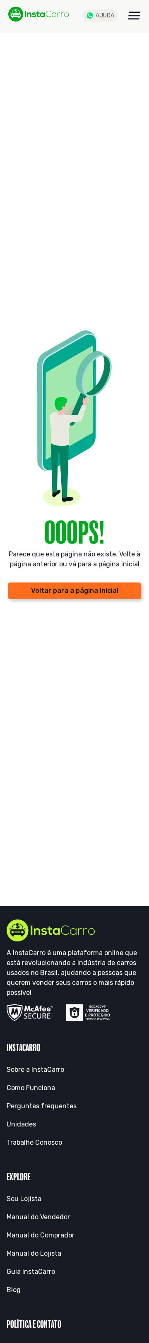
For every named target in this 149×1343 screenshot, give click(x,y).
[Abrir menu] (134, 16)
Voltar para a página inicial (74, 590)
